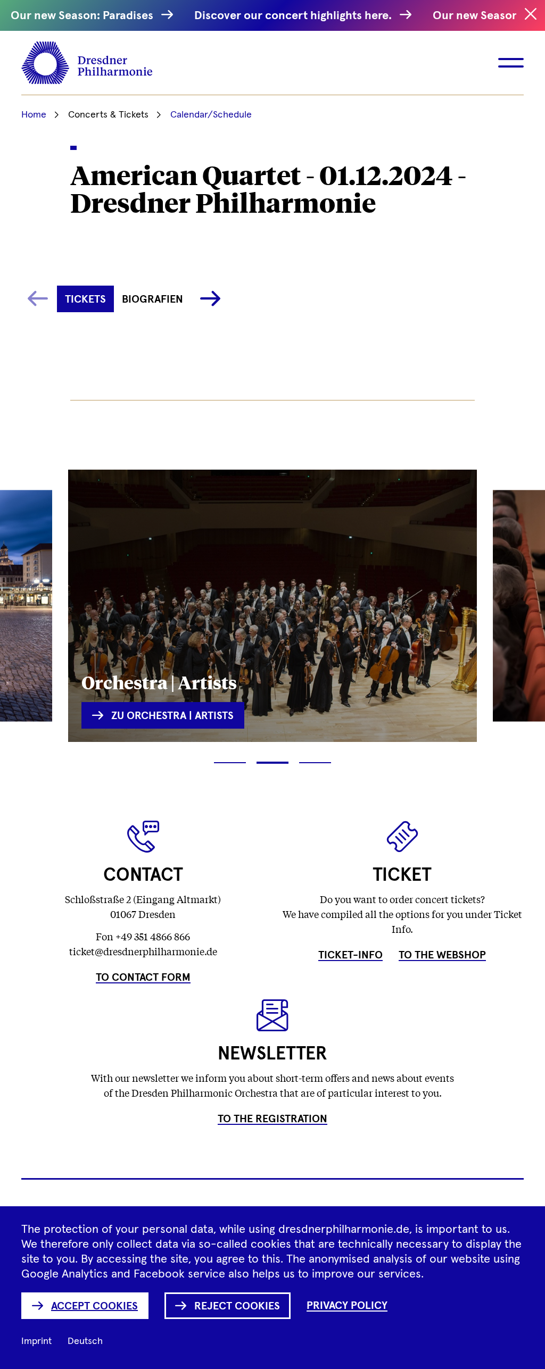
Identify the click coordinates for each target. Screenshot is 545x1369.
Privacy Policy (347, 1305)
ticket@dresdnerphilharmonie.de (143, 951)
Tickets (85, 299)
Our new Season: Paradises (83, 16)
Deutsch (85, 1341)
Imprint (36, 1341)
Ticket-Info (350, 955)
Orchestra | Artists (159, 682)
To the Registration (272, 1119)
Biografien (152, 299)
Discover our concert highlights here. (294, 16)
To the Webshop (442, 955)
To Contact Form (143, 977)
